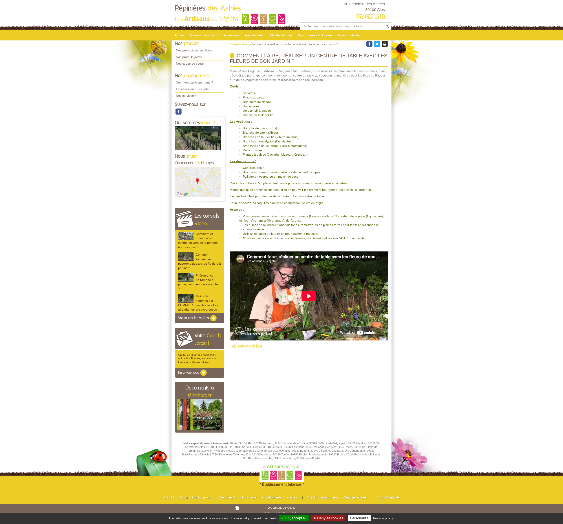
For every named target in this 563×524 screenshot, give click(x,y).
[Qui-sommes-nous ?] (198, 138)
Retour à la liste (250, 346)
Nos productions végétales (194, 50)
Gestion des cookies (322, 497)
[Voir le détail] (186, 236)
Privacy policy (383, 518)
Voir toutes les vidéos (194, 318)
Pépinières (208, 8)
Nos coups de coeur (190, 63)
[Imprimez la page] (384, 43)
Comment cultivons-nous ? (194, 82)
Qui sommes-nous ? (204, 35)
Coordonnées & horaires (279, 497)
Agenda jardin (254, 35)
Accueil (179, 35)
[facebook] (178, 111)
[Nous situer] (198, 181)
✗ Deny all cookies (328, 518)
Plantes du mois (281, 35)
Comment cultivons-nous (197, 497)
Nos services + (186, 95)
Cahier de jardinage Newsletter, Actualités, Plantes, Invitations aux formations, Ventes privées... (198, 358)
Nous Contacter (349, 35)
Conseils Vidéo (239, 44)
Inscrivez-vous (189, 372)
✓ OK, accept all (294, 518)
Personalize (359, 518)
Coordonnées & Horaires (315, 35)
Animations (231, 35)
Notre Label (249, 497)
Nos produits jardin (189, 57)
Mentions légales (354, 497)
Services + (228, 497)
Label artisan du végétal (192, 89)
